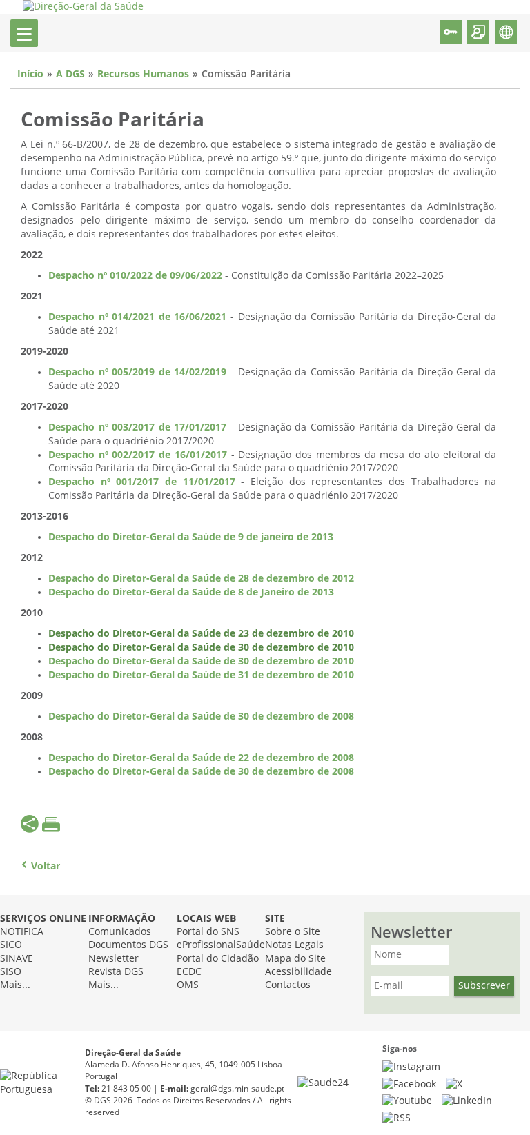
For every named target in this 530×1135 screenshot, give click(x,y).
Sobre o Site (292, 932)
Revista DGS (116, 972)
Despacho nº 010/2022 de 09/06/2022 (135, 276)
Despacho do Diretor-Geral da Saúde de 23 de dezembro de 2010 (201, 634)
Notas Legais (294, 945)
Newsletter (113, 959)
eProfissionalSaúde (221, 945)
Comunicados (119, 932)
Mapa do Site (295, 959)
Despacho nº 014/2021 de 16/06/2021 (137, 317)
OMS (188, 985)
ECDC (189, 972)
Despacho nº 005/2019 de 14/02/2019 (137, 372)
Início (30, 74)
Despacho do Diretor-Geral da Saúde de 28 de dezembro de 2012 (201, 578)
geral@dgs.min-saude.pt (237, 1089)
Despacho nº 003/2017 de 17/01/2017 (137, 427)
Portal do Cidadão (218, 959)
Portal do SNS (208, 932)
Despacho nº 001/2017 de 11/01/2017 (141, 482)
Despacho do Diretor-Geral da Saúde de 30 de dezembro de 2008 (201, 716)
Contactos (288, 985)
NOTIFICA (21, 932)
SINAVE (16, 959)
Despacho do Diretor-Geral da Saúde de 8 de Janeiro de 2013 (191, 592)
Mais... (15, 985)
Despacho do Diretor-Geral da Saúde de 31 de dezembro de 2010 (201, 675)
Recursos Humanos (143, 74)
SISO (10, 972)
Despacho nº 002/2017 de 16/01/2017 (137, 455)
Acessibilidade (298, 972)
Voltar (45, 866)
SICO (11, 945)
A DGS (70, 74)
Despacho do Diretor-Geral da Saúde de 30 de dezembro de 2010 (201, 647)
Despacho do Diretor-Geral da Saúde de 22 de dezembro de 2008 (201, 758)
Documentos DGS (128, 945)
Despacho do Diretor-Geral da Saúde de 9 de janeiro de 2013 (190, 537)
